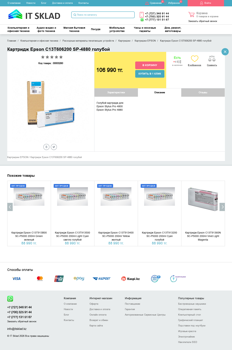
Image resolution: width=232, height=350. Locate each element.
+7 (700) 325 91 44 (157, 16)
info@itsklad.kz (17, 329)
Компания (70, 298)
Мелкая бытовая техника (74, 29)
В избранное (194, 65)
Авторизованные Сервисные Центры (145, 314)
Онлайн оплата (98, 314)
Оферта (94, 303)
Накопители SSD (187, 342)
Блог (43, 3)
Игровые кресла (187, 331)
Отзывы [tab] (203, 92)
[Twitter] (54, 147)
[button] (10, 207)
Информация (133, 298)
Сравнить (212, 65)
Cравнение (156, 3)
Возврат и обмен (99, 320)
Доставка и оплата (62, 3)
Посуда (96, 29)
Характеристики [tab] (116, 92)
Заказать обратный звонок (202, 21)
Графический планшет (190, 320)
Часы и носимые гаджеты (145, 29)
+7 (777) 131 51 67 (157, 19)
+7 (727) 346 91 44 (157, 13)
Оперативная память (189, 309)
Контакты (83, 3)
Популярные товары (191, 298)
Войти (207, 3)
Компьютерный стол (189, 314)
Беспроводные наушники (192, 303)
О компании (14, 3)
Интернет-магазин (101, 298)
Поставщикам (132, 303)
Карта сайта (96, 325)
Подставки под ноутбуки (191, 325)
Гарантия (130, 309)
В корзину (149, 65)
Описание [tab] (159, 92)
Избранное (174, 3)
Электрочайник (186, 336)
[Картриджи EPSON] (225, 51)
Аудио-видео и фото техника (46, 29)
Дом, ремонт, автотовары (173, 29)
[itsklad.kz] (34, 13)
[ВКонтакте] (46, 147)
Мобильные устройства (117, 29)
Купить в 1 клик (149, 74)
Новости (30, 3)
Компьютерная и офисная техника (18, 29)
